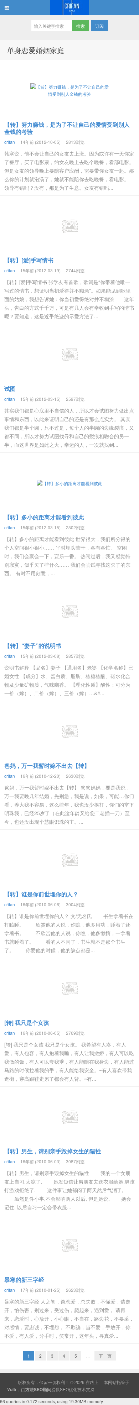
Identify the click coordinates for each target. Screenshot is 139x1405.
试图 (10, 388)
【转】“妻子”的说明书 (32, 645)
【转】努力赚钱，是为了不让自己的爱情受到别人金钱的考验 (67, 128)
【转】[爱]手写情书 (28, 260)
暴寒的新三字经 (24, 1279)
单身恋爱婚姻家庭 (35, 50)
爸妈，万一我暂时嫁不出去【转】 (47, 765)
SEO (64, 1389)
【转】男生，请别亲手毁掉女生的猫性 (52, 1151)
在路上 (69, 7)
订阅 (99, 26)
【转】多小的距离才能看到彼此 (44, 517)
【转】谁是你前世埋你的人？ (41, 894)
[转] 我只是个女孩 (26, 1022)
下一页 (105, 1356)
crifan (9, 142)
